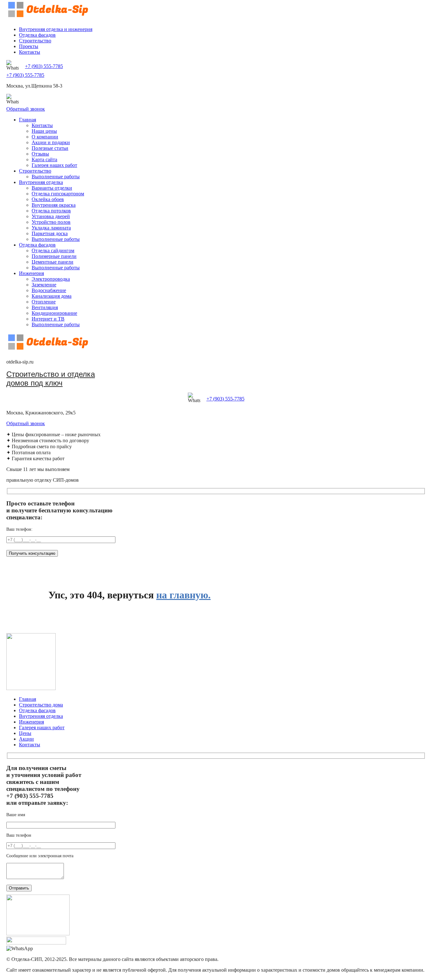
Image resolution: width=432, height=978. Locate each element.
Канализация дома (51, 296)
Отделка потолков (51, 210)
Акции (26, 739)
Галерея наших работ (54, 165)
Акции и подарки (51, 142)
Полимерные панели (54, 256)
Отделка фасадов (37, 35)
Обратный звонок (25, 109)
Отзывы (40, 153)
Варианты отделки (52, 188)
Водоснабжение (49, 290)
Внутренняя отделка (41, 182)
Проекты (28, 46)
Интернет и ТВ (48, 318)
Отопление (44, 301)
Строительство (35, 40)
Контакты (29, 52)
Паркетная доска (50, 233)
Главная (27, 119)
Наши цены (44, 131)
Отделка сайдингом (53, 250)
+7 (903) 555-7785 (44, 66)
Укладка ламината (51, 227)
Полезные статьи (50, 148)
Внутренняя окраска (54, 205)
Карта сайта (44, 159)
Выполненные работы (56, 176)
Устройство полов (51, 222)
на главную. (183, 595)
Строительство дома (41, 704)
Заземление (44, 284)
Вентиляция (45, 307)
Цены (25, 733)
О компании (45, 136)
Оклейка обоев (48, 199)
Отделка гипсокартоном (58, 193)
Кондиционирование (54, 313)
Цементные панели (52, 262)
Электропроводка (51, 279)
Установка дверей (51, 216)
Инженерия (31, 273)
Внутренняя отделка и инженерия (55, 29)
